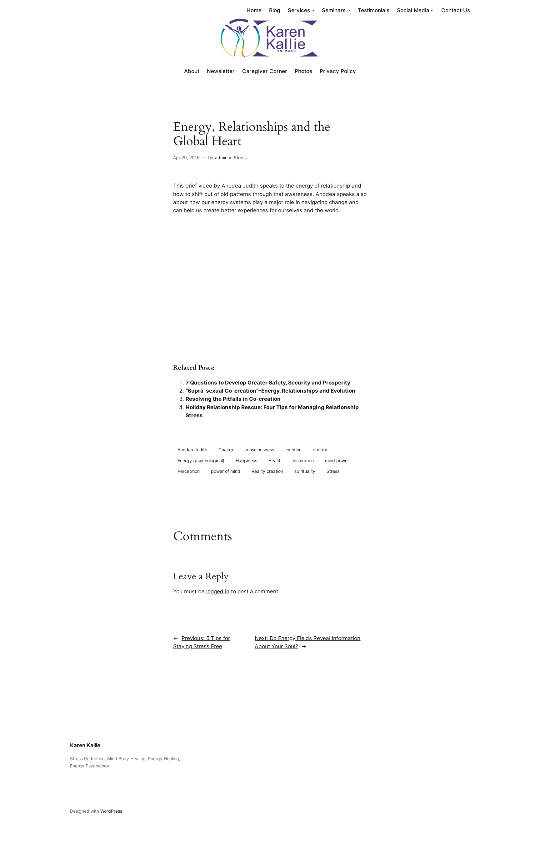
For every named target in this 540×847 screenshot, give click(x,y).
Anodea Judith (240, 186)
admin (221, 157)
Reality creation (267, 471)
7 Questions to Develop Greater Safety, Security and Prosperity (268, 382)
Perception (189, 471)
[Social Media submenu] (432, 10)
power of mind (225, 471)
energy (320, 449)
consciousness (259, 449)
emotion (293, 449)
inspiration (303, 460)
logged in (217, 591)
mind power (337, 460)
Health (275, 460)
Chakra (225, 449)
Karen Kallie (85, 745)
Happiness (246, 460)
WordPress (111, 811)
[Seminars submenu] (348, 10)
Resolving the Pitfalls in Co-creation (233, 399)
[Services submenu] (312, 10)
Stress (240, 157)
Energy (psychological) (201, 460)
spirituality (304, 471)
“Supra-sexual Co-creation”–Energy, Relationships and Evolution (270, 391)
